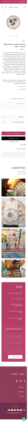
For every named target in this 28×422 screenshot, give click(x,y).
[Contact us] (24, 419)
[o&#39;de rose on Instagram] (21, 381)
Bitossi (23, 41)
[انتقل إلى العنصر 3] (12, 36)
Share (22, 144)
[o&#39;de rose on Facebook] (24, 381)
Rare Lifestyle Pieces (7, 272)
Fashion (20, 224)
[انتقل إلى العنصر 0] (16, 36)
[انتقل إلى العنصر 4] (11, 36)
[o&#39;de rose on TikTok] (17, 381)
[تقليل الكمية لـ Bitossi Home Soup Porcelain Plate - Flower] (23, 128)
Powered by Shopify (14, 412)
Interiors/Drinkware (8, 232)
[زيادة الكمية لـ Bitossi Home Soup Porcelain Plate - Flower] (18, 128)
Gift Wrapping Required (17, 98)
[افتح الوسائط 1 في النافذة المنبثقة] (4, 13)
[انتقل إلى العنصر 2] (14, 36)
